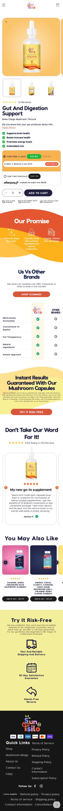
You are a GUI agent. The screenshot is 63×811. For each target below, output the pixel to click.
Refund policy (29, 794)
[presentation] (5, 488)
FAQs (9, 774)
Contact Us (13, 767)
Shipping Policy (42, 762)
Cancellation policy (48, 804)
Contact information (18, 804)
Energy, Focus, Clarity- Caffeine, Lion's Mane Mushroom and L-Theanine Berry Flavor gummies (43, 588)
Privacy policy (50, 794)
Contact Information (39, 770)
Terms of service (21, 799)
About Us (12, 761)
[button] (3, 5)
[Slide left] (5, 562)
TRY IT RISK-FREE (32, 411)
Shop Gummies (31, 294)
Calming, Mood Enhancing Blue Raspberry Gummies (15, 584)
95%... (51, 124)
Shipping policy (45, 799)
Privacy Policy (41, 749)
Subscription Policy (44, 778)
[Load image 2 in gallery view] (31, 88)
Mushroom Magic (17, 755)
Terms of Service (43, 743)
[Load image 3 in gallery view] (51, 88)
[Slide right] (56, 562)
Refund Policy (41, 755)
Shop (9, 748)
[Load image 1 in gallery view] (12, 88)
